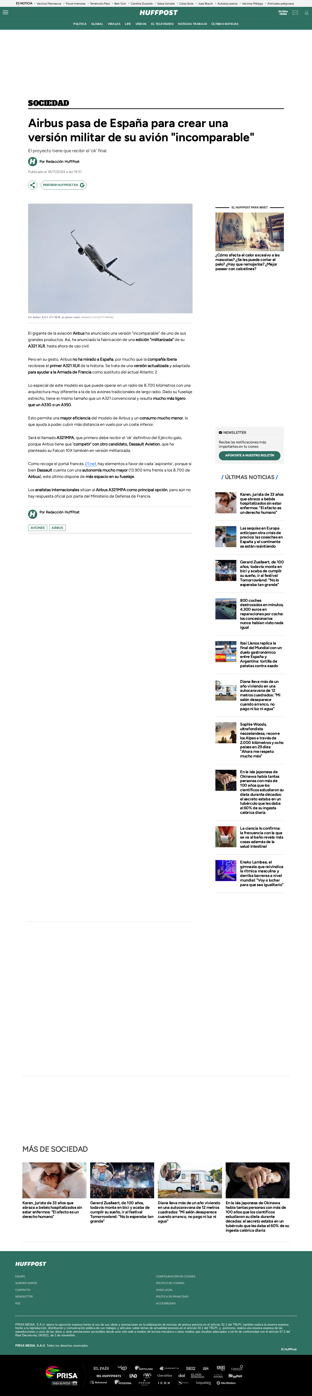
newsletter (24, 1296)
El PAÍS (104, 1368)
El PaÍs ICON (165, 1382)
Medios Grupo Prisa (63, 1383)
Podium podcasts (146, 1382)
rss (17, 1303)
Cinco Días (166, 1375)
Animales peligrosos (280, 3)
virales (114, 24)
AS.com (205, 1368)
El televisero (162, 24)
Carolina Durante (142, 3)
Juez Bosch (205, 3)
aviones (38, 528)
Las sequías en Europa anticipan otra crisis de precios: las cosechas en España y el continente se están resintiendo (261, 537)
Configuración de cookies (175, 1276)
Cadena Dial (183, 1375)
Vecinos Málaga (252, 3)
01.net (90, 463)
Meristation (227, 1382)
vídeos (141, 24)
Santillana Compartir (171, 1368)
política (80, 24)
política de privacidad (172, 1296)
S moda (184, 1382)
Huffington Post (110, 1375)
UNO (135, 1375)
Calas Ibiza (186, 3)
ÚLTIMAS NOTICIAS (225, 24)
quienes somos (26, 1283)
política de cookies (170, 1283)
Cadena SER (191, 1368)
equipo (20, 1276)
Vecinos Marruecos (49, 3)
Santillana (147, 1368)
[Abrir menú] (5, 12)
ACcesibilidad (166, 1303)
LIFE (128, 24)
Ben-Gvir (120, 3)
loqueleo (205, 1382)
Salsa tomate (166, 3)
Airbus (57, 528)
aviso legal (164, 1290)
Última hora (283, 12)
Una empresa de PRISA (63, 1372)
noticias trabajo (192, 24)
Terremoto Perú (100, 3)
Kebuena (233, 1375)
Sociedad (48, 103)
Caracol (237, 1368)
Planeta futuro (216, 1375)
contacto (22, 1290)
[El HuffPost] (159, 12)
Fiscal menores (75, 3)
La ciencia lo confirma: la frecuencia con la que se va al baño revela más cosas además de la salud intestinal (261, 837)
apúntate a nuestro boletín (249, 455)
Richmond (101, 1382)
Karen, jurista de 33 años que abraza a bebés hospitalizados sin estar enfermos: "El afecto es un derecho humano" (261, 503)
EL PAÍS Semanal (200, 1375)
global (97, 24)
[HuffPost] (30, 1263)
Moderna (123, 1382)
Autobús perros (227, 3)
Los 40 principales (125, 1368)
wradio (148, 1375)
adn (220, 1368)
